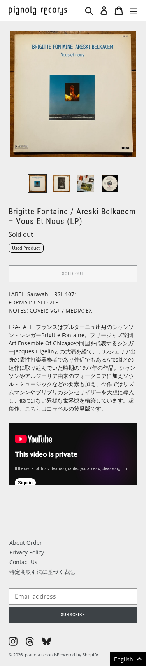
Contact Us (23, 562)
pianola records (41, 654)
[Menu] (133, 10)
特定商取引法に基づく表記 (42, 571)
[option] (37, 183)
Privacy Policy (26, 552)
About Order (25, 542)
